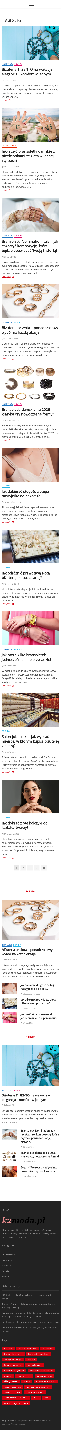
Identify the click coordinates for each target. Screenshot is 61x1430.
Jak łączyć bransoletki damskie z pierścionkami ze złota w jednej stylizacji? (28, 156)
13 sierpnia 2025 (11, 584)
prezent (7, 1375)
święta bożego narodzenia (16, 1403)
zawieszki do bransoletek (38, 1386)
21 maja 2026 (10, 257)
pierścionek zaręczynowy (41, 1370)
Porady (18, 322)
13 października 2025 (13, 502)
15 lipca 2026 (10, 80)
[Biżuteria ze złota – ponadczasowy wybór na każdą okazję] (30, 301)
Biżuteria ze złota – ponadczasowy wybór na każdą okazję (30, 330)
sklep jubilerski (11, 1381)
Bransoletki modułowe (38, 1354)
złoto (36, 1397)
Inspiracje (7, 64)
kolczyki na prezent (12, 1364)
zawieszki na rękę (12, 1392)
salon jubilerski (24, 1375)
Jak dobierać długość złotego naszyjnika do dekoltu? (25, 493)
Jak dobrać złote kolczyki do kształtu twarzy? (24, 825)
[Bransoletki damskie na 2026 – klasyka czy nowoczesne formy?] (30, 383)
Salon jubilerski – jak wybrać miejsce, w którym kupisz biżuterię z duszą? (30, 741)
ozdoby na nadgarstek (14, 1370)
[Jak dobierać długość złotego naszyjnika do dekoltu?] (30, 465)
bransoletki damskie (13, 1354)
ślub (46, 1397)
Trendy (18, 64)
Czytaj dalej (10, 100)
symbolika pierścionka (45, 1381)
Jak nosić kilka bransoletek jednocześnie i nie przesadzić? (26, 657)
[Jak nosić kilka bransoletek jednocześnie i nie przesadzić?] (30, 628)
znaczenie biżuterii (34, 1392)
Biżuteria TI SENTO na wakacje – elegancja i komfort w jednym (28, 71)
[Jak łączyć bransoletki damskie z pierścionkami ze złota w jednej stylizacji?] (30, 125)
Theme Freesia (34, 1420)
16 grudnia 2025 (11, 420)
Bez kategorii (9, 145)
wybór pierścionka (12, 1386)
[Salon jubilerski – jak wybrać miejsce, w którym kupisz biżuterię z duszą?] (30, 710)
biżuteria (8, 1348)
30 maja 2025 (10, 752)
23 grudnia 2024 (29, 1176)
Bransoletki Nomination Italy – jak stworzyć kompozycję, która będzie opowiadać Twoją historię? (30, 246)
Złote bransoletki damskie (16, 1397)
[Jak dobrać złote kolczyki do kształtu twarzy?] (30, 796)
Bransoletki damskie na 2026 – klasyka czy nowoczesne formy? (28, 411)
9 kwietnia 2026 (11, 338)
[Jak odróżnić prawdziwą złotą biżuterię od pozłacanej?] (30, 546)
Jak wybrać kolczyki (13, 1359)
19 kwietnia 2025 (11, 834)
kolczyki (31, 1359)
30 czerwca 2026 (11, 167)
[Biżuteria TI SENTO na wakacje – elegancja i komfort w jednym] (30, 43)
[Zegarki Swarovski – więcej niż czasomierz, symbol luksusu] (9, 1171)
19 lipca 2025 (10, 665)
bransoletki (47, 1348)
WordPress (46, 1420)
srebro (27, 1381)
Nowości (6, 1265)
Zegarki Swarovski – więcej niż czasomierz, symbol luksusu (39, 1169)
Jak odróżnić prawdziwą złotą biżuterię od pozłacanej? (26, 575)
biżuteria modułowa (27, 1348)
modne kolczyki (34, 1364)
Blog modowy (9, 1420)
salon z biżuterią (44, 1375)
